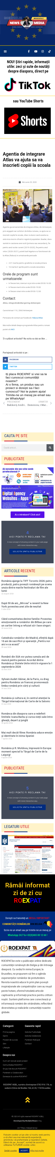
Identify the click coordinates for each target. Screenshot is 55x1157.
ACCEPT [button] (24, 1150)
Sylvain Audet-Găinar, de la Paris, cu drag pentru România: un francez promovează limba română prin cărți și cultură (25, 682)
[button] (5, 51)
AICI (13, 329)
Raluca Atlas (37, 318)
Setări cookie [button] (10, 1150)
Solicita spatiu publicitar (27, 552)
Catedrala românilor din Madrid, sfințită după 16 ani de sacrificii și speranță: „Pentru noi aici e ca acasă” (27, 641)
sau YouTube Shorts (28, 101)
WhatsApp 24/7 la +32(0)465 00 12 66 (27, 935)
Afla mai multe (37, 1150)
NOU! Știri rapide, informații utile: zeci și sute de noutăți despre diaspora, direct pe (28, 66)
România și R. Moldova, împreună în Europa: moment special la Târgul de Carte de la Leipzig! (26, 751)
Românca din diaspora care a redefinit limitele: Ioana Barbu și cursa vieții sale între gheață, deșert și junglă (27, 717)
